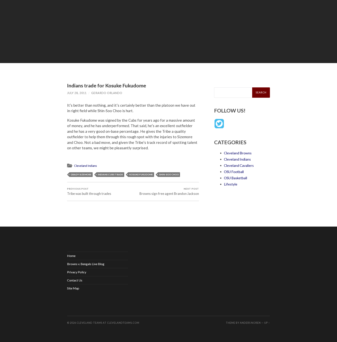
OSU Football (234, 172)
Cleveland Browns (238, 153)
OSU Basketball (235, 178)
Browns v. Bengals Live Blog (85, 264)
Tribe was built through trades (89, 191)
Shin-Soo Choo (169, 174)
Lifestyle (230, 184)
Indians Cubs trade (110, 174)
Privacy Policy (76, 272)
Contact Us (74, 280)
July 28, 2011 (77, 93)
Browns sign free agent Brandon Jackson (169, 191)
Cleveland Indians (85, 165)
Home (71, 256)
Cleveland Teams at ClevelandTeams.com (108, 322)
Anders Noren (250, 322)
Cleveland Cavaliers (239, 165)
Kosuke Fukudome (141, 174)
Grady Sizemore (81, 174)
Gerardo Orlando (106, 93)
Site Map (73, 288)
